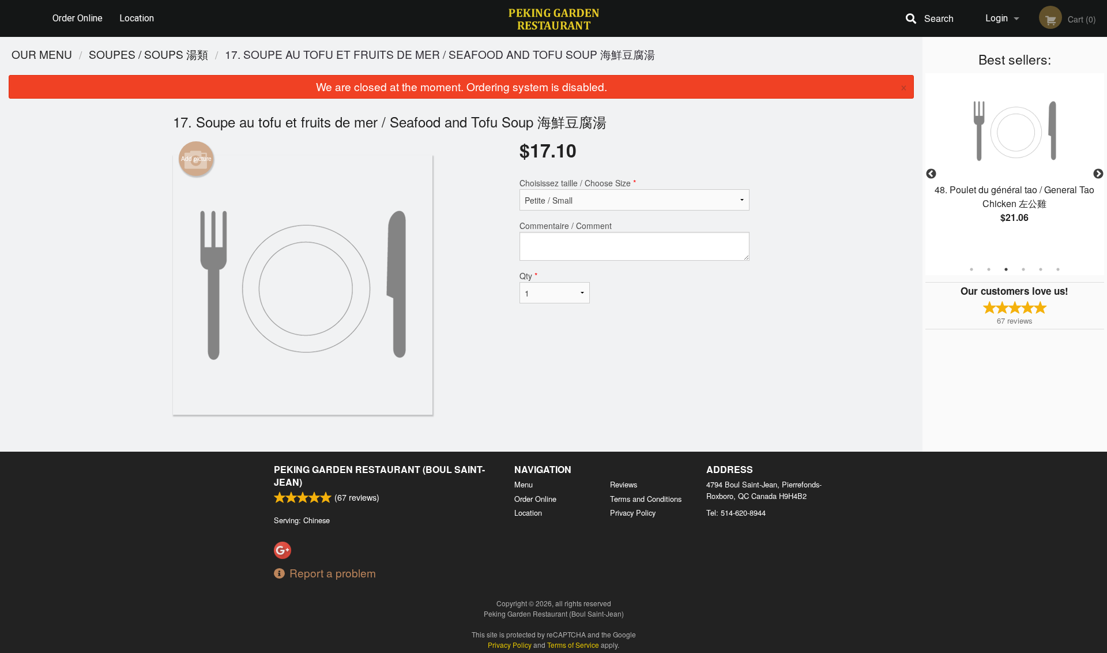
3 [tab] (1006, 269)
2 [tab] (989, 269)
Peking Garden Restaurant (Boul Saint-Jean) (379, 476)
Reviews (623, 484)
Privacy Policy (633, 512)
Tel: (736, 512)
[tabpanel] (1014, 160)
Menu (523, 484)
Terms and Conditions (645, 498)
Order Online (77, 18)
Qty (528, 276)
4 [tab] (1023, 269)
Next (1098, 174)
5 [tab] (1040, 269)
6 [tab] (1058, 269)
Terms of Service (573, 645)
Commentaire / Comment (565, 225)
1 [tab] (971, 269)
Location (136, 18)
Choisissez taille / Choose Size (577, 183)
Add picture (196, 159)
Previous (931, 174)
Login (996, 18)
